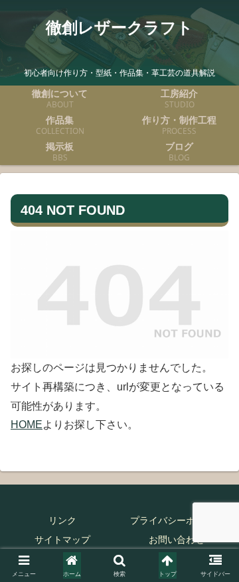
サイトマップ (62, 539)
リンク (62, 520)
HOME (26, 424)
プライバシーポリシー (176, 520)
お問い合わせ (176, 539)
